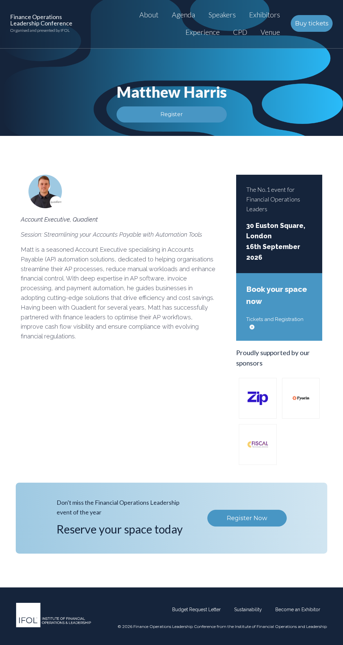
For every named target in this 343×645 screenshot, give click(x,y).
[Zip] (258, 398)
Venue (270, 32)
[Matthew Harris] (45, 191)
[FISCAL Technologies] (258, 444)
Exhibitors (264, 14)
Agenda (183, 14)
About (148, 14)
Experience (203, 32)
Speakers (222, 14)
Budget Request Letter (196, 609)
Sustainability (248, 609)
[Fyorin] (301, 398)
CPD (240, 32)
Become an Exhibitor (297, 609)
